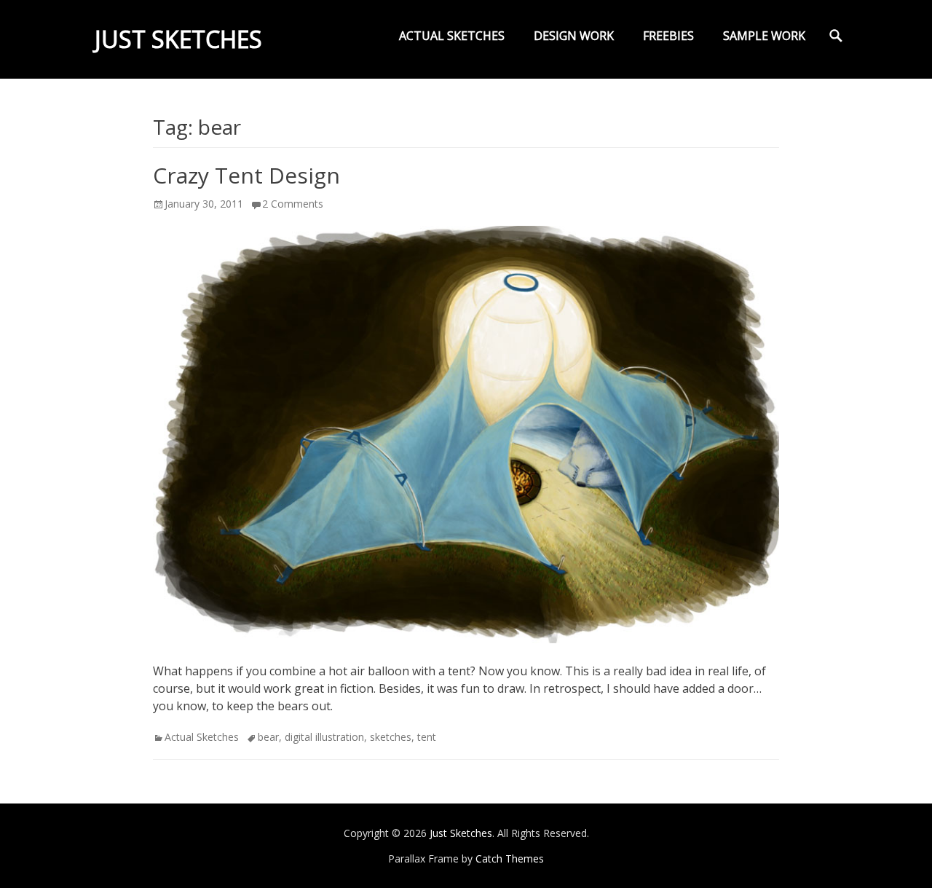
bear (268, 737)
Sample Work (764, 36)
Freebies (668, 36)
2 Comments (292, 204)
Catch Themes (509, 858)
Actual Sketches (452, 36)
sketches (390, 737)
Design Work (574, 36)
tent (426, 737)
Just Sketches (178, 39)
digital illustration (324, 737)
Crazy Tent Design (246, 175)
